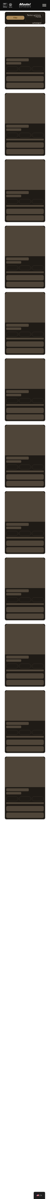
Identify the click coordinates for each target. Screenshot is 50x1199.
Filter (15, 18)
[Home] (25, 5)
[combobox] (33, 20)
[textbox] (34, 20)
